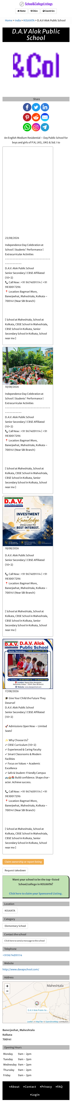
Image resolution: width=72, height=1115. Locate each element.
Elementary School (15, 925)
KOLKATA (28, 20)
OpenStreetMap (51, 1021)
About (15, 1086)
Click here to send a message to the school (24, 940)
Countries (50, 11)
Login (36, 1094)
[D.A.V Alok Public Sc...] (37, 1003)
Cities (35, 11)
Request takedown (15, 870)
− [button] (7, 991)
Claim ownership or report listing (23, 861)
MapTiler (39, 1021)
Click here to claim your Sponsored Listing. (35, 893)
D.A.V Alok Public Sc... (38, 1010)
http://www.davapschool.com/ (21, 969)
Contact (30, 1086)
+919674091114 (12, 955)
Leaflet (30, 1021)
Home (22, 11)
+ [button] (7, 986)
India (18, 20)
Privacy (46, 1086)
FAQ (60, 1086)
